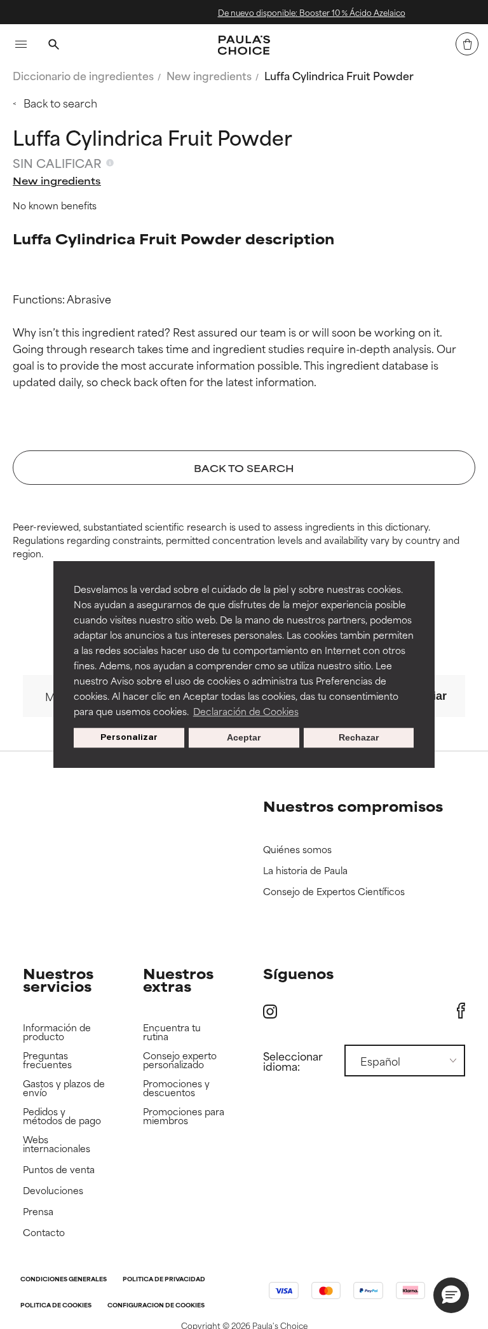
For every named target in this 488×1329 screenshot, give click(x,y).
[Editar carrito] (467, 43)
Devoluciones (53, 1190)
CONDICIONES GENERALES (63, 1280)
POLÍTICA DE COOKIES (56, 1306)
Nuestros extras (178, 979)
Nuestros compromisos (353, 805)
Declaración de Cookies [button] (246, 711)
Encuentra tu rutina (172, 1032)
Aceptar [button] (244, 738)
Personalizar (129, 737)
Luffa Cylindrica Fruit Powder (339, 75)
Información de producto (57, 1032)
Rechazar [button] (359, 738)
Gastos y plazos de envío (64, 1088)
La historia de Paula (305, 870)
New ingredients (209, 75)
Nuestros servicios (58, 979)
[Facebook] (461, 1011)
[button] (451, 1295)
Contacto (44, 1232)
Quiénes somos (297, 849)
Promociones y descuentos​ (176, 1088)
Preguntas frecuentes (47, 1060)
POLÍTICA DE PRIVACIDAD (164, 1280)
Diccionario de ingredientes (83, 75)
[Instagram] (270, 1011)
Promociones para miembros (183, 1116)
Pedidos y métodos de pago (62, 1116)
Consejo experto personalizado (180, 1060)
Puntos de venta (59, 1169)
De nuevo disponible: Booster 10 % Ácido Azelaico (292, 12)
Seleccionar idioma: (293, 1060)
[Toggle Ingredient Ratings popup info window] (110, 163)
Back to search (60, 102)
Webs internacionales (56, 1144)
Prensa (38, 1211)
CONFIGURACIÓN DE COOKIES (156, 1306)
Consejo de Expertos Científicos (334, 891)
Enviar (429, 696)
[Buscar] (53, 46)
